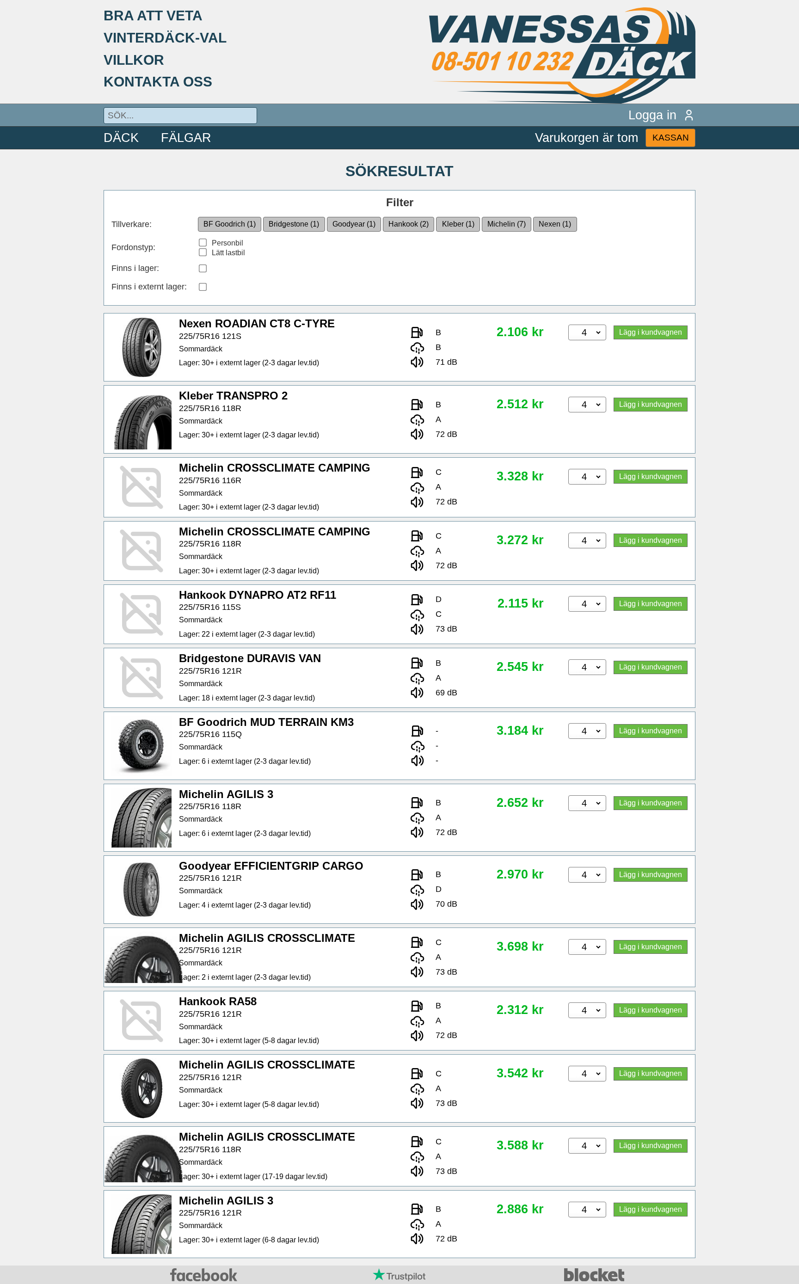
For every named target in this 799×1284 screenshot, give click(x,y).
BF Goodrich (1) (229, 224)
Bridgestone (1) (294, 224)
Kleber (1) (458, 224)
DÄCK (121, 137)
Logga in (652, 115)
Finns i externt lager (147, 286)
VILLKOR (134, 60)
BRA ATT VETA (153, 15)
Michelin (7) (506, 224)
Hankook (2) (408, 224)
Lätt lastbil (228, 253)
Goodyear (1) (353, 224)
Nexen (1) (555, 224)
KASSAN (670, 137)
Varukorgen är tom (586, 137)
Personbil (227, 243)
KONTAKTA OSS (158, 81)
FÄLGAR (186, 137)
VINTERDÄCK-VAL (165, 37)
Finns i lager (134, 268)
